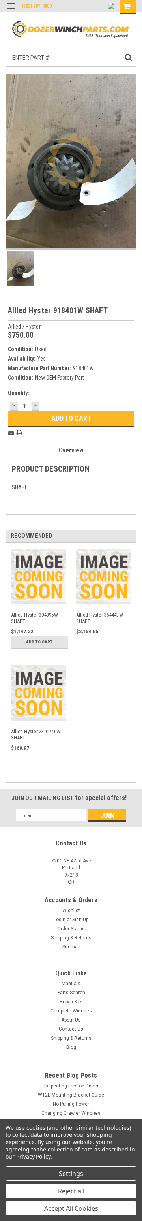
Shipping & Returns (71, 938)
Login (59, 919)
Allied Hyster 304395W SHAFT (34, 618)
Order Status (71, 928)
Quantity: (18, 393)
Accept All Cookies (71, 1208)
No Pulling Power (71, 1104)
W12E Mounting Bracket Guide (71, 1095)
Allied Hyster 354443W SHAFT (99, 618)
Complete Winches (71, 1011)
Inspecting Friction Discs (71, 1086)
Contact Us (71, 1029)
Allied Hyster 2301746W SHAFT (36, 734)
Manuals (71, 983)
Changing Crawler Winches (71, 1113)
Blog (71, 1047)
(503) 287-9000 (37, 6)
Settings (71, 1173)
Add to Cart (39, 642)
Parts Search (71, 992)
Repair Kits (71, 1002)
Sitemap (71, 947)
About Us (71, 1020)
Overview (71, 450)
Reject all (71, 1191)
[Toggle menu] (11, 11)
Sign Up (80, 919)
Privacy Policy (33, 1156)
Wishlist (71, 910)
